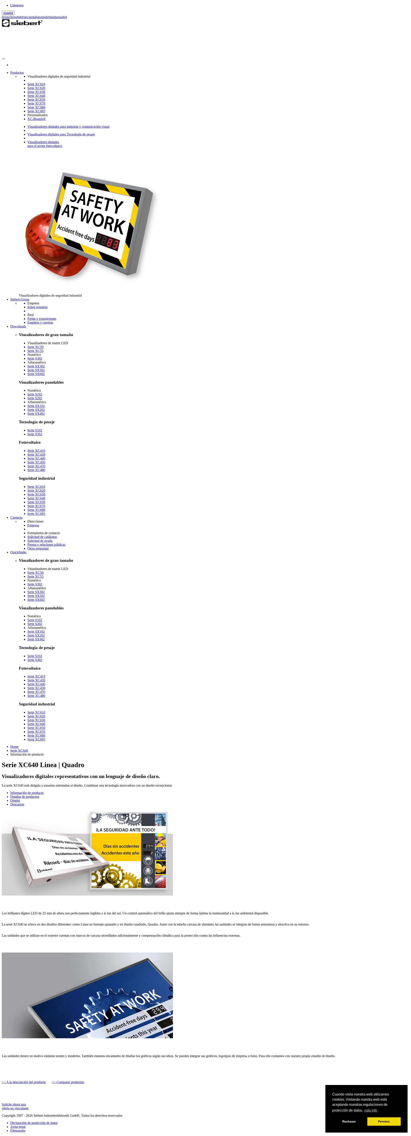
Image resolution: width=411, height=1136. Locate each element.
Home (14, 746)
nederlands (49, 17)
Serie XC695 (36, 111)
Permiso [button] (384, 1121)
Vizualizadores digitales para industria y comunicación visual (68, 126)
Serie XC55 (35, 351)
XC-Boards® (36, 119)
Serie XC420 (36, 454)
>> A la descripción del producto (24, 1082)
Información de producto (27, 793)
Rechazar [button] (349, 1121)
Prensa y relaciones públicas (46, 544)
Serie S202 (34, 398)
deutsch (7, 17)
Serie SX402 (36, 413)
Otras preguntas (38, 548)
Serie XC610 (36, 84)
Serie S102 (34, 394)
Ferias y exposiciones (41, 318)
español (8, 13)
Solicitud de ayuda (39, 540)
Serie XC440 (36, 458)
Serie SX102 (36, 406)
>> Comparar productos (68, 1082)
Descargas (17, 804)
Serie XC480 (36, 470)
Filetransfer (17, 1130)
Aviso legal (17, 1126)
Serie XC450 (36, 462)
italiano (37, 17)
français (27, 17)
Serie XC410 (36, 450)
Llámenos (17, 5)
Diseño (15, 800)
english (17, 17)
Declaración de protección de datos (34, 1123)
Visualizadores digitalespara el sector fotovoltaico (44, 144)
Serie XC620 (36, 88)
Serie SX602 (36, 374)
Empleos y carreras (40, 322)
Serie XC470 (36, 466)
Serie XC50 (35, 347)
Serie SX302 (36, 366)
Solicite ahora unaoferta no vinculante (15, 1106)
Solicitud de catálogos (42, 537)
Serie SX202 (36, 410)
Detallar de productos (24, 796)
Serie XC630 (36, 92)
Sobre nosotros (37, 307)
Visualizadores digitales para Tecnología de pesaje (61, 134)
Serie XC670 (36, 103)
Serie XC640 (36, 96)
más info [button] (370, 1110)
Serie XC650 (36, 99)
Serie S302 (34, 358)
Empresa (33, 525)
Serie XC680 (36, 107)
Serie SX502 (36, 370)
